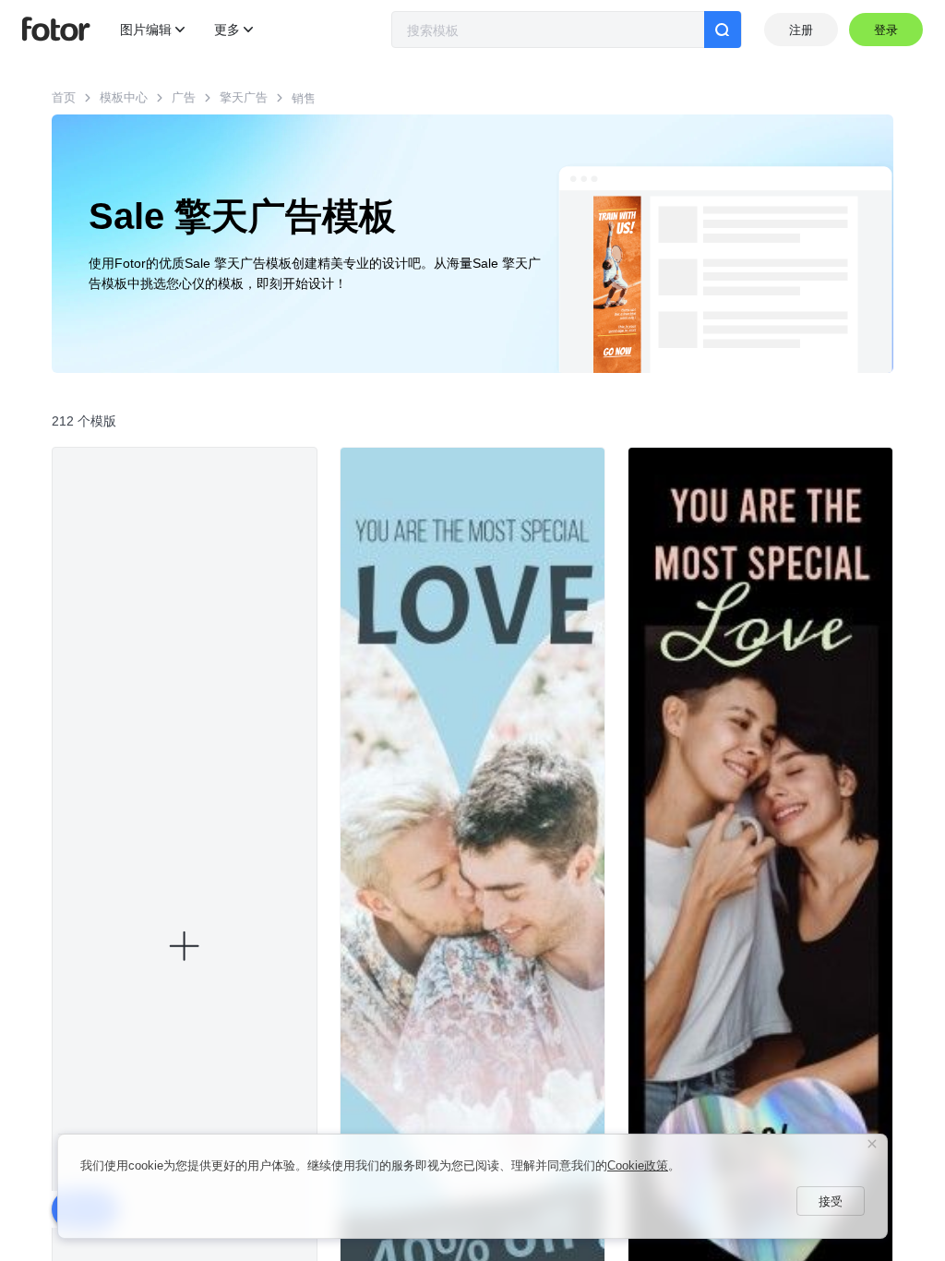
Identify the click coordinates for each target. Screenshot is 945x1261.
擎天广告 (244, 97)
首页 (64, 97)
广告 (184, 97)
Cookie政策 (637, 1165)
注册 (801, 30)
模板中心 (124, 97)
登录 (886, 30)
